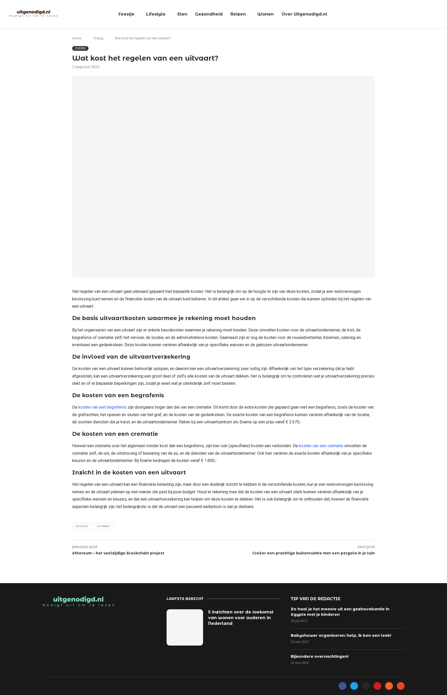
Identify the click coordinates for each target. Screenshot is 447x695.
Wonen (265, 14)
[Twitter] (354, 686)
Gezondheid (209, 14)
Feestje (126, 14)
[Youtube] (377, 686)
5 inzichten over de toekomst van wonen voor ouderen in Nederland (240, 618)
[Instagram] (366, 686)
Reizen (238, 14)
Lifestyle (156, 14)
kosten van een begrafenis (102, 407)
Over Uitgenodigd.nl (304, 14)
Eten (182, 14)
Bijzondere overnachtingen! (319, 656)
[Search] (440, 14)
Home (76, 38)
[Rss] (389, 686)
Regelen (82, 526)
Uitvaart (103, 526)
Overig (98, 38)
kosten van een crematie (321, 445)
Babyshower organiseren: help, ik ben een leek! (341, 635)
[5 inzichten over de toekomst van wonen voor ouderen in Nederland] (185, 627)
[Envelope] (401, 686)
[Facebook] (342, 686)
